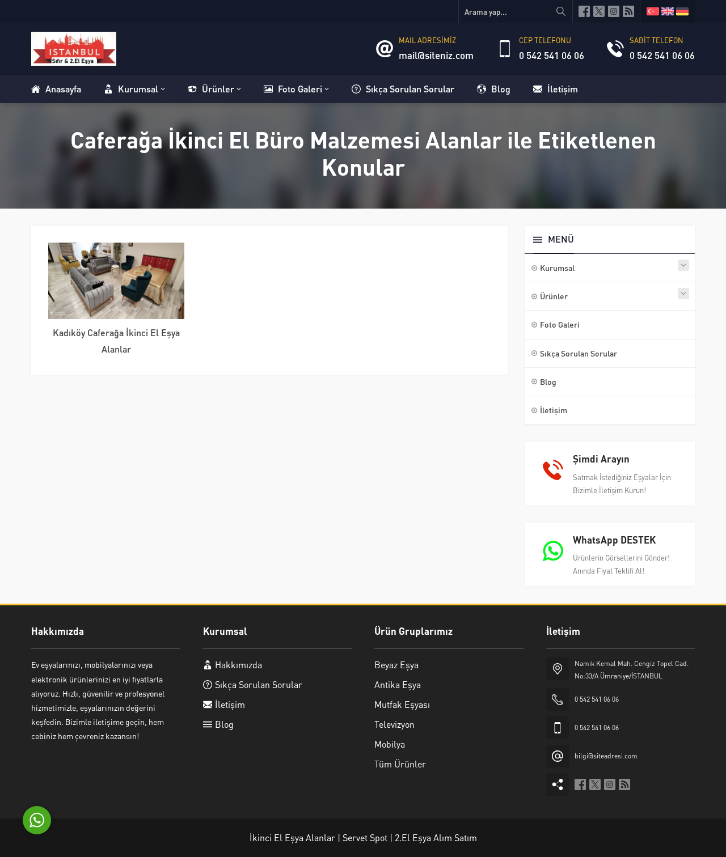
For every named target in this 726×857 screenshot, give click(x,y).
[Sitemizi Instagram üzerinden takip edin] (613, 11)
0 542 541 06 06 (551, 55)
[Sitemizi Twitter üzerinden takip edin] (599, 11)
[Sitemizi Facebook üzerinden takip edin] (584, 11)
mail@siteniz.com (436, 55)
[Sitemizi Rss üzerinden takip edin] (628, 11)
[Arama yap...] (561, 11)
